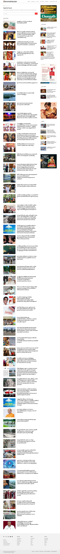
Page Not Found (8, 5)
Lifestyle (45, 542)
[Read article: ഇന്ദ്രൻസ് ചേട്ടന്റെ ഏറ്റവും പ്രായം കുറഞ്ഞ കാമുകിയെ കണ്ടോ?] (43, 137)
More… (47, 1)
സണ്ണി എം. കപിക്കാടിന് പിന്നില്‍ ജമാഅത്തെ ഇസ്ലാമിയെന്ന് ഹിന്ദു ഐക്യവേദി (25, 53)
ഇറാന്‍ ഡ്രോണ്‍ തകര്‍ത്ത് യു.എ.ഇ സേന (27, 82)
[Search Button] (56, 1)
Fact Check (42, 1)
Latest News (32, 538)
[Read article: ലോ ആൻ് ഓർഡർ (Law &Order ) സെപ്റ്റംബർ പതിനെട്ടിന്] (9, 106)
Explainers (18, 543)
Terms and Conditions (6, 543)
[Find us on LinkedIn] (8, 536)
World (32, 542)
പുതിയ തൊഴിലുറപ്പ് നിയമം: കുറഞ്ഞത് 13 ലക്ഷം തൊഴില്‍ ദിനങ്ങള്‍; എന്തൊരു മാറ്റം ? (27, 196)
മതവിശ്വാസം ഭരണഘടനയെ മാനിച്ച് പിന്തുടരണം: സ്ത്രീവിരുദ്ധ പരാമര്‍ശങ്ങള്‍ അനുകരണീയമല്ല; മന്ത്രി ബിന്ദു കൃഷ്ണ (27, 63)
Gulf (37, 1)
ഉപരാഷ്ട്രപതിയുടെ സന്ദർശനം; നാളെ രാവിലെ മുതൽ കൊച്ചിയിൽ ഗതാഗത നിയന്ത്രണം (26, 258)
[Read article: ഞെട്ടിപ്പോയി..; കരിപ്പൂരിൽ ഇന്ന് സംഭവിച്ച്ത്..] (43, 149)
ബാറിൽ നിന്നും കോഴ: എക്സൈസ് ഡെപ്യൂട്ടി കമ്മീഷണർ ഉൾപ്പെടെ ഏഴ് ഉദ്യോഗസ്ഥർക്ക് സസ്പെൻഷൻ (26, 309)
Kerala (32, 539)
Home (4, 5)
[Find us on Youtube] (10, 536)
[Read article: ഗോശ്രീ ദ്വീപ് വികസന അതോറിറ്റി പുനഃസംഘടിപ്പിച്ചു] (9, 96)
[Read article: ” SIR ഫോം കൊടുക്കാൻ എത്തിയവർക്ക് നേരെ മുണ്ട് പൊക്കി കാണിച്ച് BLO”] (43, 143)
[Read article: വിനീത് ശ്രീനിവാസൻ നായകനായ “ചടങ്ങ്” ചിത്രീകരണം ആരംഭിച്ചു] (9, 147)
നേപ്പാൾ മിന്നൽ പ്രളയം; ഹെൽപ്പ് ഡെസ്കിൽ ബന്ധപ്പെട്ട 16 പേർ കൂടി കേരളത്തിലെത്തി (26, 441)
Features (18, 542)
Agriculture (46, 539)
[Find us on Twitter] (5, 536)
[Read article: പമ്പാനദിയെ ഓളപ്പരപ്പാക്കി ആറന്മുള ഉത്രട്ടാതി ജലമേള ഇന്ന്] (9, 423)
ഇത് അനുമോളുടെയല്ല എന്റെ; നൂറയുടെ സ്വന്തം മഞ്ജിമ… (51, 125)
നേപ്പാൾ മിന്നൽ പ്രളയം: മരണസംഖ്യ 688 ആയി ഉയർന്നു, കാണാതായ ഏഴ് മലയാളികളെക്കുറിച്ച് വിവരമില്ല (27, 431)
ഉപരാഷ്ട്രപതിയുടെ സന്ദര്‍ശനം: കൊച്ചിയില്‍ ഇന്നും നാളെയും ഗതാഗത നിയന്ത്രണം (26, 411)
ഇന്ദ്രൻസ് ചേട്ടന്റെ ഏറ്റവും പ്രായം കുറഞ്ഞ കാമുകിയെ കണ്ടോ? (51, 136)
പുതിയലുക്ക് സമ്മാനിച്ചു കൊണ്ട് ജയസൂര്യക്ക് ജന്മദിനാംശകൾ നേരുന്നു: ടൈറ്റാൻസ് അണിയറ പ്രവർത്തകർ (27, 43)
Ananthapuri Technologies (10, 552)
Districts (33, 1)
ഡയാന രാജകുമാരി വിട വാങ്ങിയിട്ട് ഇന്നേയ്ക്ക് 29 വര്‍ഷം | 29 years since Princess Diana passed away (26, 237)
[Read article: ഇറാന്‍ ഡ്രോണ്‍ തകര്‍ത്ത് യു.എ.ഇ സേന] (9, 86)
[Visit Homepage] (10, 1)
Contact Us (36, 551)
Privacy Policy (5, 542)
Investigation (52, 1)
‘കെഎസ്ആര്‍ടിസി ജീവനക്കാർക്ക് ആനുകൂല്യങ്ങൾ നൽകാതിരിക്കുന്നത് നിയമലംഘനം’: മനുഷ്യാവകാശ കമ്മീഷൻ (27, 472)
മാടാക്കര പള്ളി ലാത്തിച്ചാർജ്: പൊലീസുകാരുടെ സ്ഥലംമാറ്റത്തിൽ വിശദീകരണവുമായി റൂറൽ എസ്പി (26, 502)
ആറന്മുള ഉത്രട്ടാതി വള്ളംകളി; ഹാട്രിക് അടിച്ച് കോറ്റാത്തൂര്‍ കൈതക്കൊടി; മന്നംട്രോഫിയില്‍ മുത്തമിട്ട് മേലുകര (26, 268)
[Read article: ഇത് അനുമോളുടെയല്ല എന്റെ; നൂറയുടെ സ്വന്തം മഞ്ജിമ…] (43, 126)
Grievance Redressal (54, 551)
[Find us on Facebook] (3, 536)
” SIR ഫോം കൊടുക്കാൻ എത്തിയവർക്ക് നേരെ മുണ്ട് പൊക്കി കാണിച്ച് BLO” (51, 142)
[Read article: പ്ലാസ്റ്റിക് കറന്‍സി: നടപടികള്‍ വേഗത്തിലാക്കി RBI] (9, 25)
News (29, 1)
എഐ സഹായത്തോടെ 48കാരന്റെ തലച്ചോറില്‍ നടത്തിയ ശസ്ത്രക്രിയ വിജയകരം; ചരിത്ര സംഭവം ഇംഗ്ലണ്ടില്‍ (27, 462)
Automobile (46, 538)
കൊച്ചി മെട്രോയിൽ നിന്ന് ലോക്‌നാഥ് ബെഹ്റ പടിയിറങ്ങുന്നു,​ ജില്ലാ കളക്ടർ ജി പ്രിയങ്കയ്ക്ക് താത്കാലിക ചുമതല (27, 482)
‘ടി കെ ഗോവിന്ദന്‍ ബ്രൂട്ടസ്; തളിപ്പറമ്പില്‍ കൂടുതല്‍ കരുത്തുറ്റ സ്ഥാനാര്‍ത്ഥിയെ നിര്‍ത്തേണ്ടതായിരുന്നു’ (27, 288)
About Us (4, 539)
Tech (45, 543)
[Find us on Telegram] (12, 536)
